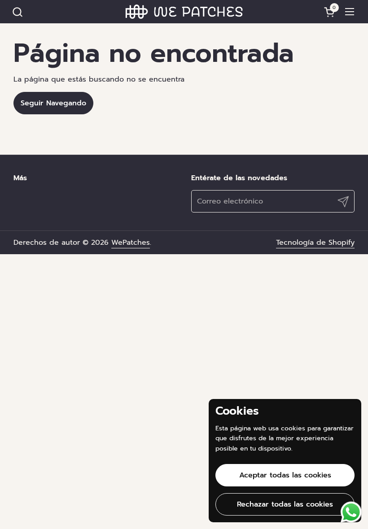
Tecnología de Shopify (315, 242)
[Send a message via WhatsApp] (351, 512)
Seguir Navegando (53, 103)
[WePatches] (184, 11)
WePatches (130, 242)
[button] (17, 11)
